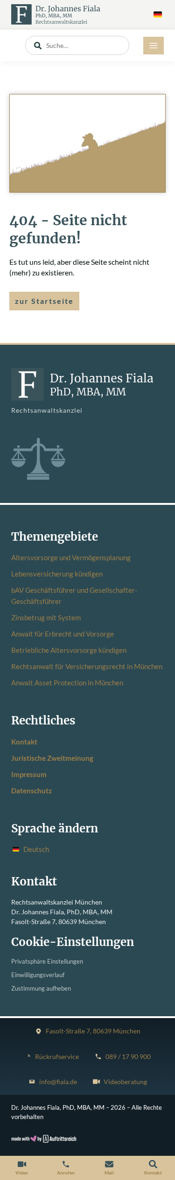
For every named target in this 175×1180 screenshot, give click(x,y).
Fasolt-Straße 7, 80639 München (93, 1031)
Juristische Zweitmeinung (52, 758)
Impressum (29, 774)
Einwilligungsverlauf (37, 975)
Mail (109, 1172)
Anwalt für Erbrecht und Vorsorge (62, 634)
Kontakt (24, 742)
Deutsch (36, 849)
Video (21, 1172)
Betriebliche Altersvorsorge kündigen (68, 650)
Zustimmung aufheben (41, 988)
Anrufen (66, 1172)
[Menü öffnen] (153, 45)
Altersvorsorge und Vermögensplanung (71, 557)
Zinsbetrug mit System (46, 617)
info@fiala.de (58, 1082)
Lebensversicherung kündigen (57, 574)
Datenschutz (31, 790)
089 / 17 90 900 (128, 1056)
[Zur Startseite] (55, 14)
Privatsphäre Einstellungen (47, 961)
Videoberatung (125, 1082)
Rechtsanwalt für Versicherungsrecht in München (86, 666)
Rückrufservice (57, 1056)
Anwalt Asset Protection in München (67, 682)
